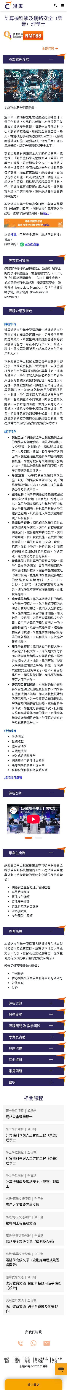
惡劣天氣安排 (57, 1360)
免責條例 (27, 1360)
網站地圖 (6, 1360)
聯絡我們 (17, 1360)
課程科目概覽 (13, 777)
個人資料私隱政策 (41, 1360)
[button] (33, 59)
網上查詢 (33, 1384)
